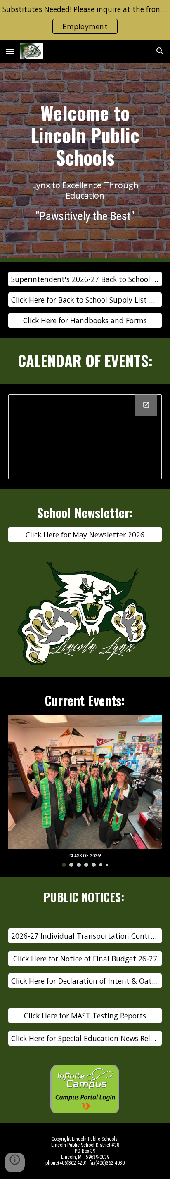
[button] (10, 51)
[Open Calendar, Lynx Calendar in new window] (146, 405)
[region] (85, 20)
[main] (85, 135)
